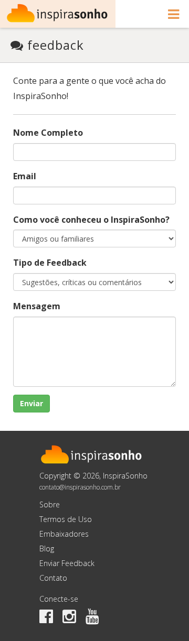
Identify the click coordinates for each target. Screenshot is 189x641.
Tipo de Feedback (50, 262)
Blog (46, 548)
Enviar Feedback (66, 563)
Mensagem (36, 306)
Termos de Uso (65, 519)
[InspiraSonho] (58, 14)
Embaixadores (64, 534)
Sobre (49, 504)
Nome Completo (48, 132)
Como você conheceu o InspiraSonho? (91, 219)
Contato (53, 578)
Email (24, 176)
